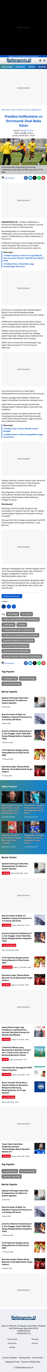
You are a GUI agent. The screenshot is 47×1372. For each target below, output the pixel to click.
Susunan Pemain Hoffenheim (16, 651)
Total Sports (20, 67)
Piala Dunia (7, 967)
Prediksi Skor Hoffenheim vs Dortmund (20, 635)
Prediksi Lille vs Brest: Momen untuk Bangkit (20, 429)
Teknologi (42, 67)
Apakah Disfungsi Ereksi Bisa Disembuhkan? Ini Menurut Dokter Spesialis (15, 700)
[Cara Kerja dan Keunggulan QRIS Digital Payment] (39, 1071)
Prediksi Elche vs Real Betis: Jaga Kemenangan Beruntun (18, 265)
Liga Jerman (36, 109)
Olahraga (6, 1156)
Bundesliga (12, 614)
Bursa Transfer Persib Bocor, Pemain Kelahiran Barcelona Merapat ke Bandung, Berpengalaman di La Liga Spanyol (15, 1087)
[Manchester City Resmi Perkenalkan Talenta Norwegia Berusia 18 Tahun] (34, 797)
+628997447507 (23, 1331)
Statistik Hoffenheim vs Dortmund (18, 640)
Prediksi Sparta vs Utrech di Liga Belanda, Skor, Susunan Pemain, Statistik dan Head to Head (23, 258)
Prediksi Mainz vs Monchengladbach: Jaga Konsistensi (23, 435)
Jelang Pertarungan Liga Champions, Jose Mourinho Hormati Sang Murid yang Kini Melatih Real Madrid (16, 1031)
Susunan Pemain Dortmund (15, 646)
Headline (6, 985)
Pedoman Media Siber (30, 1362)
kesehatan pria (9, 678)
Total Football (7, 67)
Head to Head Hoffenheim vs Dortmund (20, 619)
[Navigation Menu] (44, 60)
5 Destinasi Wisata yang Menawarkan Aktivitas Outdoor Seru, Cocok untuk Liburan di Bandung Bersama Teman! (16, 1051)
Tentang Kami (24, 1357)
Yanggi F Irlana (27, 130)
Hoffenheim (8, 624)
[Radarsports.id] (19, 60)
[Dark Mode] (40, 60)
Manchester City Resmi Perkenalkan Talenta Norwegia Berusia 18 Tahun (34, 809)
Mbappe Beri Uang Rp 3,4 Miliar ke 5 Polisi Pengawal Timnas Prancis (34, 839)
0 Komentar (9, 178)
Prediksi (21, 624)
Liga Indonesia (8, 1097)
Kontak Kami (37, 1357)
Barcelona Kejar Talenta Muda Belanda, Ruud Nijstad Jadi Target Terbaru (17, 769)
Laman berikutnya (11, 596)
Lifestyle (31, 67)
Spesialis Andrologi (11, 683)
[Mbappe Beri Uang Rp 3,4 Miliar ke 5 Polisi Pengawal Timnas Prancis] (34, 827)
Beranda (5, 109)
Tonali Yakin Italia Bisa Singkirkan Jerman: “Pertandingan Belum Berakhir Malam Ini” (16, 1148)
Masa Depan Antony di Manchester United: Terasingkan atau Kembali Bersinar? (12, 809)
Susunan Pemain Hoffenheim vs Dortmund (21, 656)
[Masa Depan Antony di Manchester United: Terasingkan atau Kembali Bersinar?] (12, 797)
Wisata (5, 1059)
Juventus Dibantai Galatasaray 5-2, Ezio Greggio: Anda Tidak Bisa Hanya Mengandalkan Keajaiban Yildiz (17, 735)
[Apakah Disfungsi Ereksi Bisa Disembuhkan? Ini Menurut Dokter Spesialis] (39, 702)
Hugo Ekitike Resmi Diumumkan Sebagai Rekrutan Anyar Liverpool (11, 839)
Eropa (26, 109)
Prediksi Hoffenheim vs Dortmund (18, 630)
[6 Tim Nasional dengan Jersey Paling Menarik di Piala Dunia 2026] (39, 754)
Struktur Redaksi (10, 1357)
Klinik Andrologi (28, 678)
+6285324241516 (23, 1333)
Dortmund (26, 614)
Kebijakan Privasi (12, 1362)
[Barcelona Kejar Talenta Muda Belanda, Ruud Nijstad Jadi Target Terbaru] (39, 770)
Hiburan (35, 1343)
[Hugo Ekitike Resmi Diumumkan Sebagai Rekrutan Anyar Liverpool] (12, 827)
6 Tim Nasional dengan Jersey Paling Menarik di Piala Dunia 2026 (15, 752)
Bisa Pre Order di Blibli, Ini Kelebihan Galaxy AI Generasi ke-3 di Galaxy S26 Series (17, 717)
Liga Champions (9, 945)
